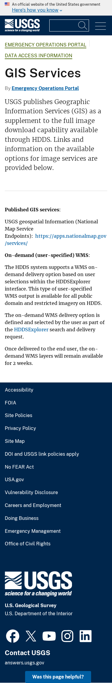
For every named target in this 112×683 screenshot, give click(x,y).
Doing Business (22, 518)
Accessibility (19, 390)
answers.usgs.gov (24, 663)
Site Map (15, 441)
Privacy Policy (20, 428)
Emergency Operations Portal (45, 45)
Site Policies (18, 415)
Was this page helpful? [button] (58, 677)
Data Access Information (38, 55)
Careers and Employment (33, 505)
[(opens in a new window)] (13, 635)
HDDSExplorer (31, 330)
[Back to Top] (90, 661)
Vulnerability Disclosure (31, 492)
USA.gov (14, 479)
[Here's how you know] (56, 8)
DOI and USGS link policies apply (42, 454)
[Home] (22, 30)
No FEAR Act (19, 467)
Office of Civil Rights (27, 544)
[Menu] (100, 26)
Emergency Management (33, 531)
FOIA (10, 403)
